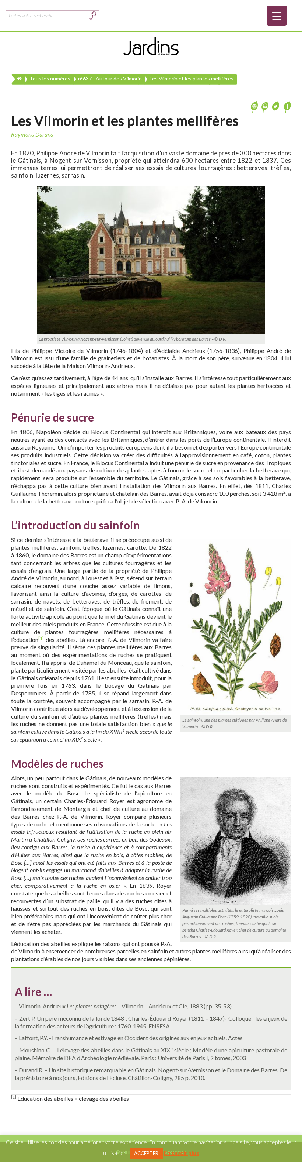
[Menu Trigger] (277, 16)
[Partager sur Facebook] (286, 106)
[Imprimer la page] (255, 106)
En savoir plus (181, 1152)
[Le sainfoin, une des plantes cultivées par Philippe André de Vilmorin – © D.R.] (235, 627)
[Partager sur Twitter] (276, 106)
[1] (41, 638)
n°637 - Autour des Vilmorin (110, 78)
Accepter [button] (146, 1153)
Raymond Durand (32, 134)
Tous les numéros (49, 78)
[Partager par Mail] (265, 106)
